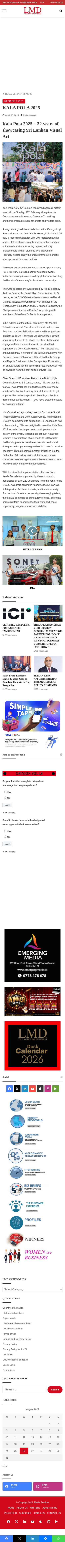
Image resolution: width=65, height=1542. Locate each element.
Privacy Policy (9, 1344)
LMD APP (7, 1354)
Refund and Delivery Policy (16, 1339)
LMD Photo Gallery (12, 1328)
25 (15, 1451)
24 (7, 1451)
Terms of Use (9, 1334)
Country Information (13, 1308)
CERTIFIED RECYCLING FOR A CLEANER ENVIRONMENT (16, 628)
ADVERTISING (49, 1508)
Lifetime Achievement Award (17, 1323)
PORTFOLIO (10, 1513)
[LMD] (32, 10)
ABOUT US (22, 1508)
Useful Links (8, 1365)
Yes (9, 792)
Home (7, 94)
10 (7, 1437)
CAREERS (39, 1513)
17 (7, 1444)
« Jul (4, 1466)
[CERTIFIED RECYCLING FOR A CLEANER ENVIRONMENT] (16, 613)
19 (24, 1444)
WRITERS (35, 1508)
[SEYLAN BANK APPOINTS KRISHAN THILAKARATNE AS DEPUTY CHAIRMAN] (48, 664)
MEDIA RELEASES (22, 94)
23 (58, 1444)
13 (32, 1437)
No (8, 798)
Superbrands (9, 1318)
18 (15, 1444)
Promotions (8, 1370)
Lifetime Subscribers (13, 1313)
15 (49, 1437)
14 (41, 1437)
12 (24, 1437)
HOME (11, 1508)
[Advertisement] (32, 58)
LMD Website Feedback (15, 1359)
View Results (8, 812)
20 (32, 1444)
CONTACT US (54, 1513)
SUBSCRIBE (25, 1513)
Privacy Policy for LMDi (14, 1349)
